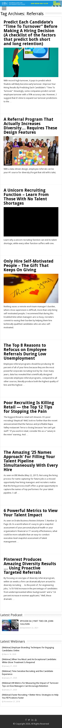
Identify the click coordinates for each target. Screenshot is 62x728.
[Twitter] (29, 720)
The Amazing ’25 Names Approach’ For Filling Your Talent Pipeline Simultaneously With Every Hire (31, 461)
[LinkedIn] (32, 720)
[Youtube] (35, 720)
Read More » (11, 107)
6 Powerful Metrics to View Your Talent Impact (31, 512)
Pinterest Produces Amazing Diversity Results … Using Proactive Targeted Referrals (30, 566)
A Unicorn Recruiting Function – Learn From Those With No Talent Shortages (26, 197)
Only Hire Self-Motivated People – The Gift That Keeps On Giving (28, 265)
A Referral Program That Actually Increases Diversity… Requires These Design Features (30, 126)
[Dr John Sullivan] (31, 3)
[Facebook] (26, 720)
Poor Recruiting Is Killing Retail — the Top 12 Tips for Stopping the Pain (29, 407)
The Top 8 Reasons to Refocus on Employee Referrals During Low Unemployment (25, 352)
